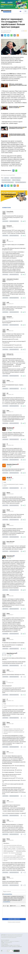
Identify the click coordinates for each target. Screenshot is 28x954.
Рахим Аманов (10, 555)
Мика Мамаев (10, 427)
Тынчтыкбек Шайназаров (7, 182)
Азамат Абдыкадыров (16, 177)
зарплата (6, 177)
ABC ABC (9, 477)
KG (20, 11)
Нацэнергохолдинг (6, 180)
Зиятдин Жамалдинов (20, 182)
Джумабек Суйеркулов (12, 464)
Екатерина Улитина (5, 32)
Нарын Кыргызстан (11, 653)
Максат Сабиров (16, 180)
